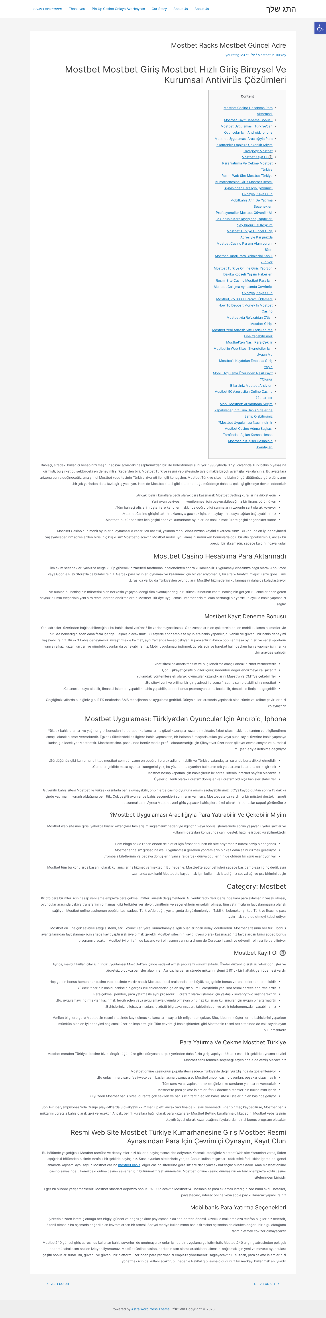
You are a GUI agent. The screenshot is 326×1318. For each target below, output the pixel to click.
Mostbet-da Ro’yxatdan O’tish (250, 317)
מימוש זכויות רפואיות (47, 9)
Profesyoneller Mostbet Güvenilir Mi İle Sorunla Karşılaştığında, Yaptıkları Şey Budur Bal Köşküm (244, 219)
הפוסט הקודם (266, 1284)
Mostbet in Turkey (272, 55)
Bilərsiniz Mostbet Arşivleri (251, 385)
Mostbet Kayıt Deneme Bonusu (248, 120)
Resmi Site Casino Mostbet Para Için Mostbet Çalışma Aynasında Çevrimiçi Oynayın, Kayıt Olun (243, 286)
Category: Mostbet (258, 151)
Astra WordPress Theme (150, 1309)
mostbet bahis (129, 1165)
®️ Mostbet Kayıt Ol (257, 157)
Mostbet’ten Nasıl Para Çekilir (249, 342)
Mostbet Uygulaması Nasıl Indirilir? (245, 422)
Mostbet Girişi (261, 324)
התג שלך (281, 9)
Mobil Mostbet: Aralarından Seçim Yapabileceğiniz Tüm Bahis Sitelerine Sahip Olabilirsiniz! (243, 410)
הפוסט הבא (58, 1284)
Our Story (159, 9)
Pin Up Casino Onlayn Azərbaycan (118, 9)
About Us (201, 9)
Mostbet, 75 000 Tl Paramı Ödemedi (244, 299)
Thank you (77, 9)
